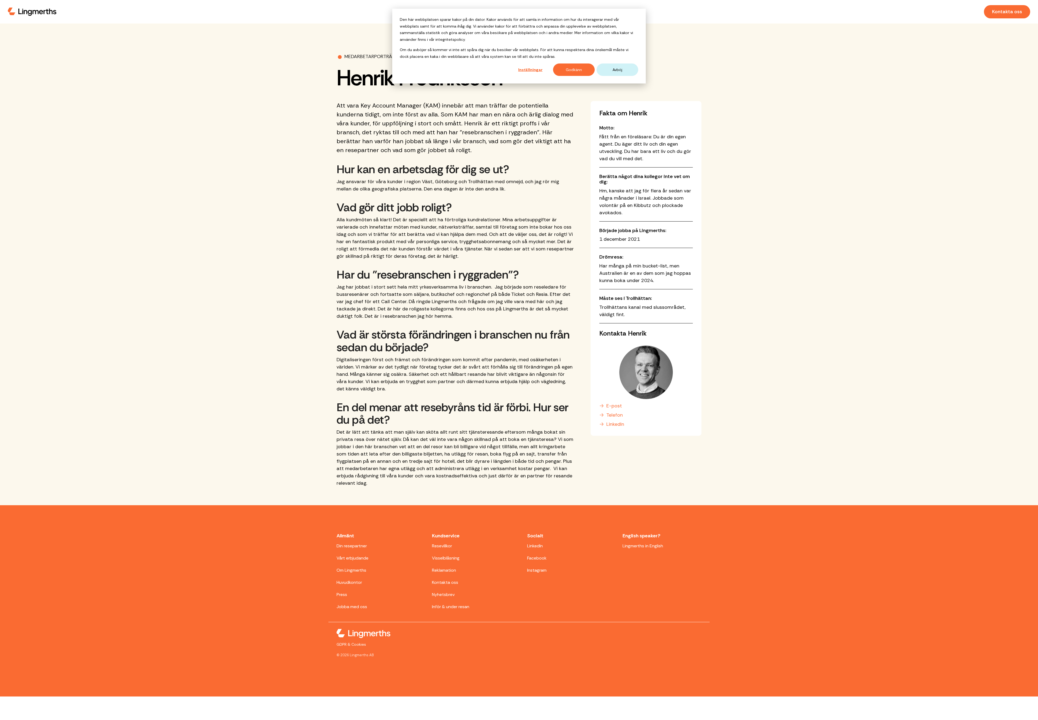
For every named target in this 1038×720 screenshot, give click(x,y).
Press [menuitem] (342, 594)
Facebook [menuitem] (537, 558)
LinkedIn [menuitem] (535, 546)
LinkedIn (615, 424)
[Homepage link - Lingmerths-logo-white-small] (363, 634)
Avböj (617, 69)
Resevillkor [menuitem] (442, 546)
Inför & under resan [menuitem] (450, 607)
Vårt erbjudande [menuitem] (352, 558)
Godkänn (574, 69)
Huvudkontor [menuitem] (349, 582)
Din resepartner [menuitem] (352, 546)
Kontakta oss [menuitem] (445, 582)
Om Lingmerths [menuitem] (351, 570)
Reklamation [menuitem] (444, 570)
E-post (614, 406)
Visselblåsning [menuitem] (446, 558)
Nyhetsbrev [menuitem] (443, 594)
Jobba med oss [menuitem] (352, 607)
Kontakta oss (1007, 11)
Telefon (614, 415)
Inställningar (530, 69)
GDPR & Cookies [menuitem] (351, 644)
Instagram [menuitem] (537, 570)
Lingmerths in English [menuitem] (643, 546)
